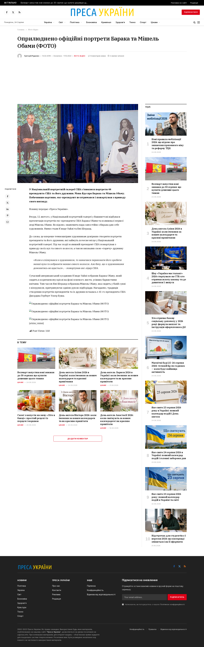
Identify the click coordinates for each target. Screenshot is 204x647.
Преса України (53, 632)
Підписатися (190, 12)
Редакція (194, 3)
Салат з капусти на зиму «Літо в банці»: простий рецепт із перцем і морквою (36, 418)
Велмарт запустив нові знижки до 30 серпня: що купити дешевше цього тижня (55, 3)
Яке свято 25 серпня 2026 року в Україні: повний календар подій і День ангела (166, 412)
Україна (48, 22)
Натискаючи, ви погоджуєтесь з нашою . (154, 604)
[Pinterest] (7, 215)
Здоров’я (120, 22)
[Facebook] (7, 196)
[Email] (7, 222)
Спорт (143, 22)
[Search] (194, 22)
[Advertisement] (102, 79)
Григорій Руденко (31, 56)
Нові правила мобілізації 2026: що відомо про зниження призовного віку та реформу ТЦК (168, 144)
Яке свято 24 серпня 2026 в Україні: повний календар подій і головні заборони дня (169, 455)
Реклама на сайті (179, 3)
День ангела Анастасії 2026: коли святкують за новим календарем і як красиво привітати (116, 420)
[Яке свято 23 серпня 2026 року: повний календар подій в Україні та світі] (166, 478)
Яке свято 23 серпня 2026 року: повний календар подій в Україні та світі (166, 497)
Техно (132, 22)
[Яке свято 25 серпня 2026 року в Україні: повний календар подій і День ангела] (166, 392)
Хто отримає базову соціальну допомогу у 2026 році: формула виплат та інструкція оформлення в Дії (169, 322)
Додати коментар (77, 438)
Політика (74, 22)
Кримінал (106, 22)
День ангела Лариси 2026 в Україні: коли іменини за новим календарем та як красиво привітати (119, 377)
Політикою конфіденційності (172, 604)
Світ (61, 22)
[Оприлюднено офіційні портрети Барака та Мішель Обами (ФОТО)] (77, 143)
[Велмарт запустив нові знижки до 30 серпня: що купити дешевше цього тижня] (36, 358)
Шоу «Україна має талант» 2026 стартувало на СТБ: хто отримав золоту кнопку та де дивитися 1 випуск (169, 278)
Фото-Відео (79, 56)
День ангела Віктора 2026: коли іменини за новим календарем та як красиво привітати (77, 418)
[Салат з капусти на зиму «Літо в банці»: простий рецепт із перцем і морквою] (36, 400)
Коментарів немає (98, 56)
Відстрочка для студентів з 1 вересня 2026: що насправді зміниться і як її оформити (169, 538)
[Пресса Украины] (102, 12)
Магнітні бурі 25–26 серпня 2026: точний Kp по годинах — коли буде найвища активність (168, 367)
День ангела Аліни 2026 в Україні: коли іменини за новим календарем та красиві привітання (78, 377)
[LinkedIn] (7, 209)
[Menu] (198, 22)
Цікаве (154, 22)
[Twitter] (7, 202)
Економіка (91, 22)
